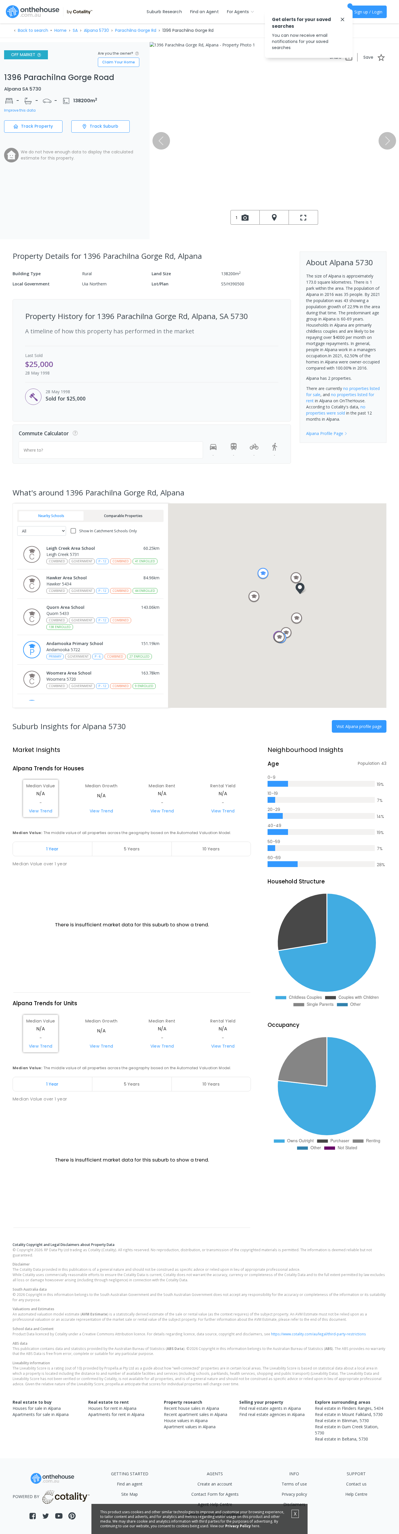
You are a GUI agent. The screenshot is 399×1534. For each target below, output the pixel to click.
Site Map (129, 1494)
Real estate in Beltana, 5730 (341, 1439)
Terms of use (294, 1484)
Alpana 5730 (96, 30)
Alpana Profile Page (324, 433)
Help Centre (356, 1494)
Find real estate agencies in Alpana (272, 1414)
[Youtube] (59, 1516)
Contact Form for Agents (215, 1494)
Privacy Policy (238, 1525)
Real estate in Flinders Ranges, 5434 (349, 1408)
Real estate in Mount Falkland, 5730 (349, 1414)
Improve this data (20, 110)
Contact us (356, 1484)
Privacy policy (294, 1494)
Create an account (214, 1484)
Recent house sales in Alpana (191, 1408)
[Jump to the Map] (274, 217)
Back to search (33, 30)
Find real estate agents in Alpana (270, 1408)
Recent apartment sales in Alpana (195, 1414)
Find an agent (130, 1484)
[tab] (52, 849)
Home (60, 30)
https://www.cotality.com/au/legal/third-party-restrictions (318, 1334)
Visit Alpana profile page (359, 726)
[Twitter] (45, 1516)
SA (75, 30)
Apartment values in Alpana (190, 1426)
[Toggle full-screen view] (303, 217)
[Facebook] (32, 1516)
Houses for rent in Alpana (112, 1408)
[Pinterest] (72, 1516)
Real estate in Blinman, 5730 (342, 1420)
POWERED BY (26, 1496)
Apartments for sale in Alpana (41, 1414)
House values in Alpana (186, 1420)
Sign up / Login (368, 12)
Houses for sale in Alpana (37, 1408)
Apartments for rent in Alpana (116, 1414)
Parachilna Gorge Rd (135, 30)
